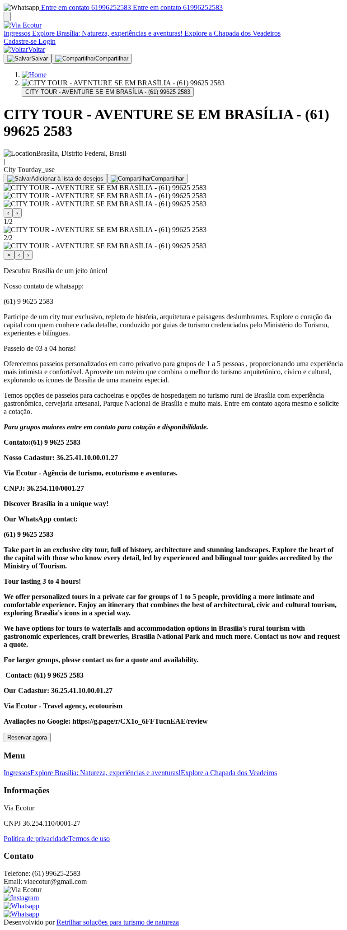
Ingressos (17, 33)
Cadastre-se (20, 41)
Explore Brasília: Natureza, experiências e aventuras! (106, 33)
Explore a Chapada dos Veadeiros (232, 33)
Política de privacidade (36, 838)
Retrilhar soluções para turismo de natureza (117, 922)
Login (46, 41)
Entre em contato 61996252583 (85, 7)
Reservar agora (27, 737)
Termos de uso (89, 838)
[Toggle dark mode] (7, 16)
